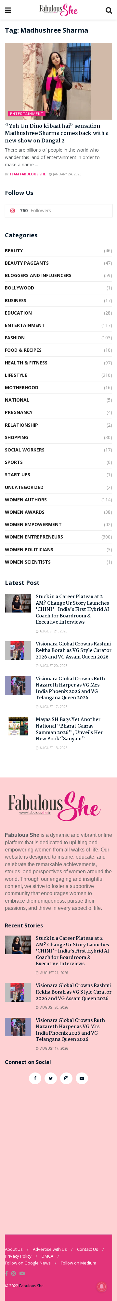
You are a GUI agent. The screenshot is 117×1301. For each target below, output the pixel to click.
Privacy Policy (18, 1256)
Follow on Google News (28, 1263)
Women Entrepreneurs (34, 537)
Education (18, 313)
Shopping (16, 437)
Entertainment (27, 113)
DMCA (47, 1256)
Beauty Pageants (27, 263)
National (17, 400)
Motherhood (21, 387)
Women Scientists (28, 562)
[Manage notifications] (102, 1286)
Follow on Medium (78, 1263)
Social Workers (25, 450)
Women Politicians (29, 549)
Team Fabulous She (27, 174)
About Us (14, 1249)
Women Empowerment (33, 524)
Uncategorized (24, 487)
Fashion (15, 337)
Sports (14, 462)
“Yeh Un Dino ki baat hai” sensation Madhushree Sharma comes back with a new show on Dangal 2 (57, 133)
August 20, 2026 (53, 665)
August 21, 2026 (53, 631)
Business (15, 300)
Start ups (17, 474)
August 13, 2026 (53, 748)
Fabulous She (31, 1286)
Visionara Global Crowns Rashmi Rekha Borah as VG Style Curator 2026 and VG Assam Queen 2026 (73, 650)
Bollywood (19, 288)
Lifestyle (16, 375)
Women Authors (26, 499)
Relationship (21, 425)
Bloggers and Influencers (38, 275)
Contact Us (87, 1249)
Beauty (14, 250)
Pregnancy (18, 412)
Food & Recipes (23, 350)
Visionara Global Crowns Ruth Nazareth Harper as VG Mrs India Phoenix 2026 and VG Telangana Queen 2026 (70, 688)
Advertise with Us (50, 1249)
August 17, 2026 (53, 706)
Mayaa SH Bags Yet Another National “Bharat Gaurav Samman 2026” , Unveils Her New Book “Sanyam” (69, 729)
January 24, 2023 (67, 174)
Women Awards (25, 512)
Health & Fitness (26, 363)
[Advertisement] (58, 1156)
